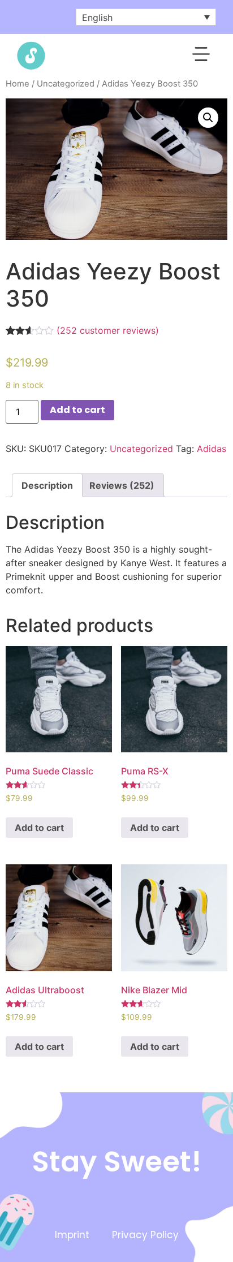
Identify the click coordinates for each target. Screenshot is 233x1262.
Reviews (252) (121, 485)
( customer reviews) (108, 330)
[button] (202, 56)
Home (17, 84)
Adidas (211, 448)
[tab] (47, 485)
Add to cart (77, 409)
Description (47, 485)
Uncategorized (65, 84)
